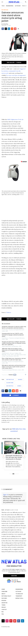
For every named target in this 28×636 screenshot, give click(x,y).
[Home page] (14, 2)
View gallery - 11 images (14, 62)
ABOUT (3, 593)
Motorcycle (9, 385)
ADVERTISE (4, 602)
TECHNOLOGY (19, 593)
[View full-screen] (26, 35)
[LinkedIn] (9, 29)
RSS (3, 611)
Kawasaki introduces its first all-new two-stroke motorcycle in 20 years (14, 457)
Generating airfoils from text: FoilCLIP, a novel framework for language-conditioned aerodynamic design (13, 335)
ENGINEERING (9, 6)
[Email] (18, 29)
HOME (3, 589)
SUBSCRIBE (4, 591)
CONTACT (4, 609)
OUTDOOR (17, 6)
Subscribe (14, 575)
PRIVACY (4, 607)
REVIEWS (4, 600)
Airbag (19, 385)
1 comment (15, 395)
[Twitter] (6, 29)
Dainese (8, 312)
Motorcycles (5, 9)
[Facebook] (3, 29)
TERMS (3, 605)
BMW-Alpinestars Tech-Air (15, 119)
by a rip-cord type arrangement (16, 75)
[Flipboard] (15, 29)
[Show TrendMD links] (25, 374)
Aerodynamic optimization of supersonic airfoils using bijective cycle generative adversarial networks (14, 327)
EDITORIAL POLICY (6, 596)
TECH (3, 6)
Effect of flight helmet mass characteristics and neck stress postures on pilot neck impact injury (14, 359)
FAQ (3, 614)
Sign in (5, 495)
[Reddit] (12, 29)
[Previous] (3, 456)
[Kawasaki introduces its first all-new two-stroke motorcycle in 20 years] (14, 447)
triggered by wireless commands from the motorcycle (13, 71)
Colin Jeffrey (6, 402)
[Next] (24, 456)
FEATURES (4, 598)
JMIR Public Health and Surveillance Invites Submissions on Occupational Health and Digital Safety (13, 350)
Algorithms (9, 382)
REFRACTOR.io (19, 598)
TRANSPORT (19, 596)
